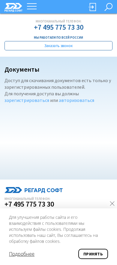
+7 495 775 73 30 (58, 27)
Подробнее (21, 254)
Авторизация (92, 7)
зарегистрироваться (26, 100)
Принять (93, 254)
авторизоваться (76, 100)
